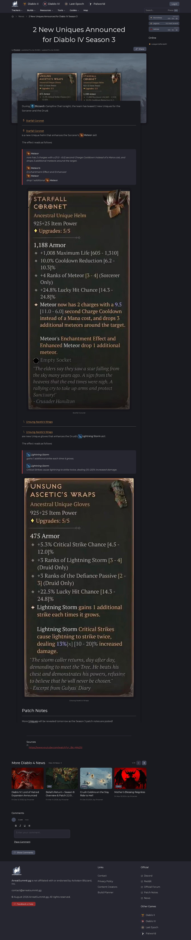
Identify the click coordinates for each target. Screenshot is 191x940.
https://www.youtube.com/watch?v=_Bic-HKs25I (55, 747)
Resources (45, 10)
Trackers (16, 10)
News (21, 16)
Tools (60, 10)
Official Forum (152, 887)
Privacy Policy (105, 881)
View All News (54, 763)
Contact (102, 875)
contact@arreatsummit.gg (27, 890)
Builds (30, 10)
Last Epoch (76, 3)
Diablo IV (54, 3)
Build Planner (105, 892)
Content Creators (107, 887)
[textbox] (42, 834)
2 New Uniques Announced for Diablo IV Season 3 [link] (53, 16)
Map (85, 10)
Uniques (33, 721)
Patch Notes (151, 892)
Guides (73, 10)
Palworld (99, 3)
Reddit (148, 881)
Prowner (17, 50)
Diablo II (33, 3)
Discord (148, 875)
